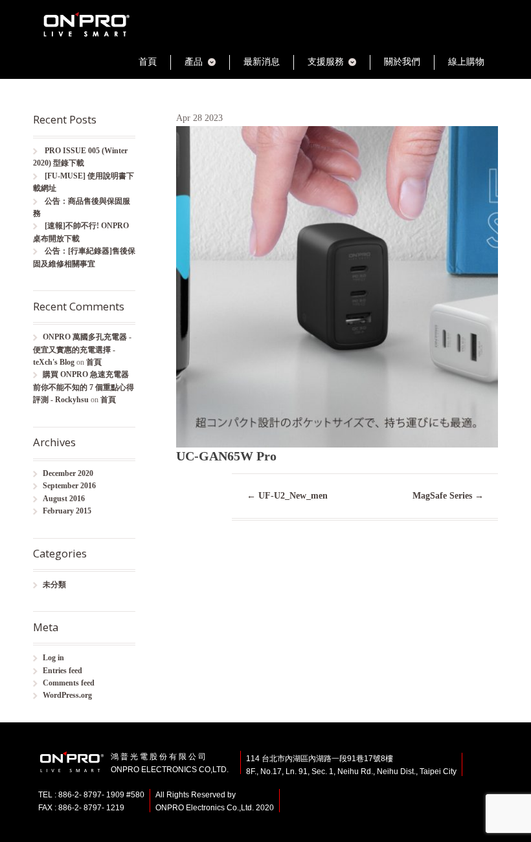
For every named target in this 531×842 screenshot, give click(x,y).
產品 (194, 62)
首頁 (148, 62)
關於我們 (402, 62)
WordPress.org (67, 695)
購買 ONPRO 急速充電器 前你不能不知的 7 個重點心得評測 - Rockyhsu (83, 387)
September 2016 (69, 485)
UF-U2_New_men (287, 496)
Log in (53, 657)
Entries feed (62, 670)
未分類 (54, 584)
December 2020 (68, 473)
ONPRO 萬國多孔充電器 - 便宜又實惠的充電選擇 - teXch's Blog (82, 349)
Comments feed (69, 682)
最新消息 (261, 62)
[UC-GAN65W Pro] (337, 440)
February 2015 (67, 510)
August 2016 (64, 498)
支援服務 (326, 62)
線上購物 (466, 62)
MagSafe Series (448, 496)
